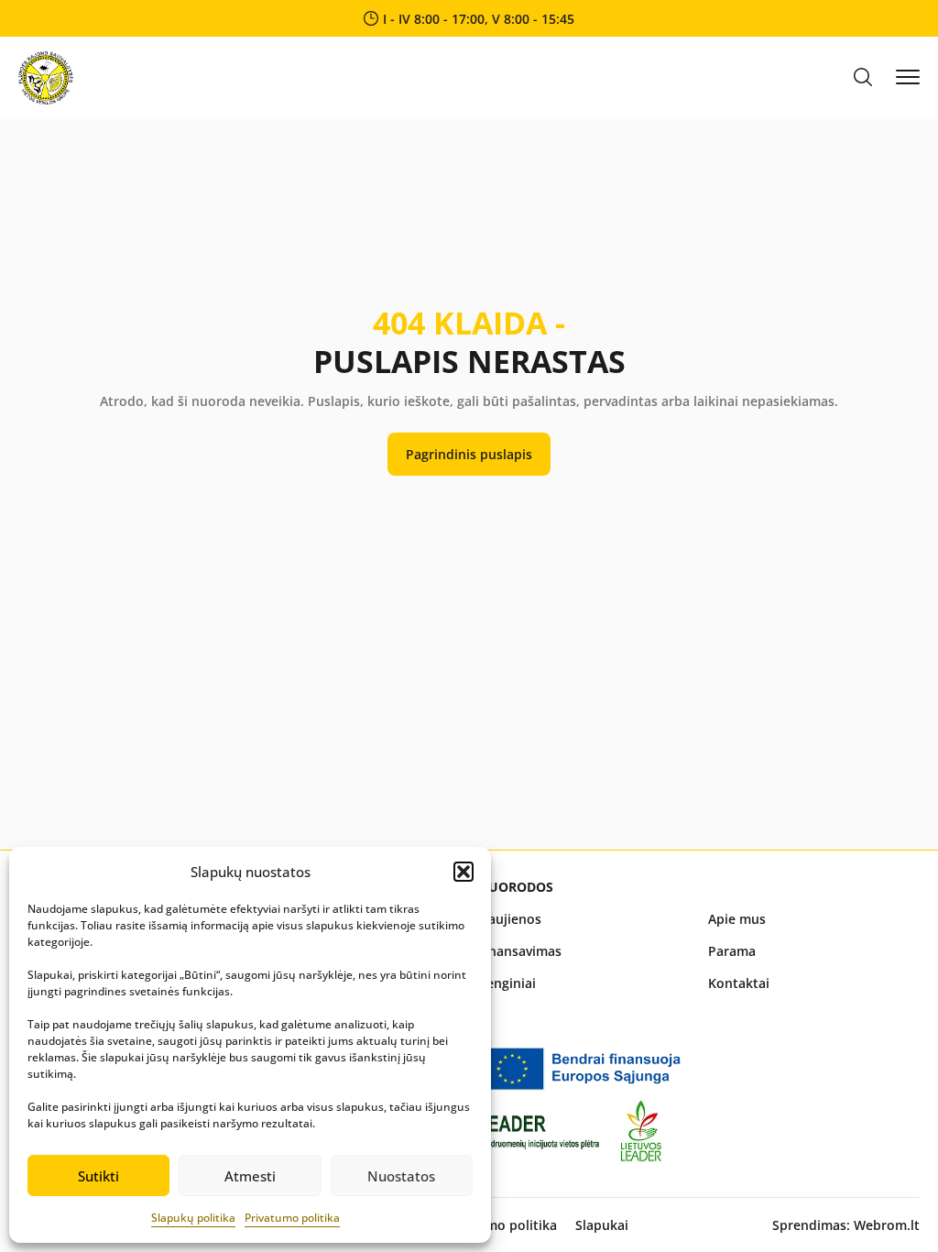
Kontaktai (738, 983)
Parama (732, 951)
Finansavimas (520, 951)
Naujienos (509, 919)
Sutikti (98, 1176)
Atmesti (250, 1176)
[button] (463, 871)
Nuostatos (401, 1176)
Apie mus (737, 919)
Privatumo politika (292, 1217)
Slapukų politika (193, 1217)
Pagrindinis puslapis (469, 454)
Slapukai (601, 1225)
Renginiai (507, 983)
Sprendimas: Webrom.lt (846, 1225)
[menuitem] (584, 919)
